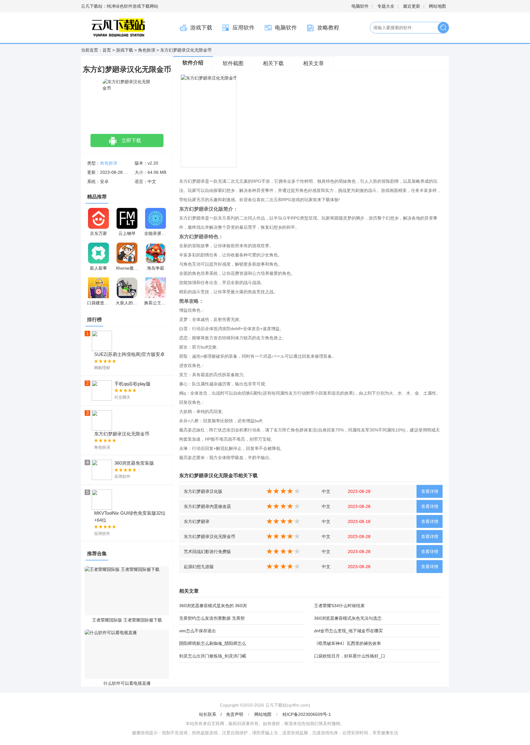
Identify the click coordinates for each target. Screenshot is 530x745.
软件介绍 (192, 63)
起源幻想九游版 (199, 566)
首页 (106, 50)
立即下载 (131, 140)
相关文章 (313, 63)
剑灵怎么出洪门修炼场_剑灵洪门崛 (212, 655)
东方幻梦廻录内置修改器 (207, 506)
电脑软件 (360, 6)
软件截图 (233, 63)
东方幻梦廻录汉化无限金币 (209, 536)
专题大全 (385, 6)
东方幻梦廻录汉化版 (203, 491)
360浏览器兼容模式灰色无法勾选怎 (348, 618)
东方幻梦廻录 (196, 521)
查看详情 (429, 491)
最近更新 (411, 6)
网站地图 (437, 6)
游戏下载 (201, 28)
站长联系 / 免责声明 (221, 714)
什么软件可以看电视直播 (127, 683)
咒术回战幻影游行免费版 (207, 551)
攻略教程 (328, 28)
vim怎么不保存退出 (197, 630)
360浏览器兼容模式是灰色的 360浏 (213, 605)
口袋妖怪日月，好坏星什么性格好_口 (349, 655)
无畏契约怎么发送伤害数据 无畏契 (212, 618)
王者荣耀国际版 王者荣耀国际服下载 (127, 620)
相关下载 (273, 63)
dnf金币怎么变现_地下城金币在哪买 (348, 630)
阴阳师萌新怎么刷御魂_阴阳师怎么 (212, 643)
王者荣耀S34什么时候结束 (339, 605)
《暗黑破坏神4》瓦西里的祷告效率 (347, 643)
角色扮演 (146, 50)
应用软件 (243, 28)
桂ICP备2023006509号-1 (306, 714)
